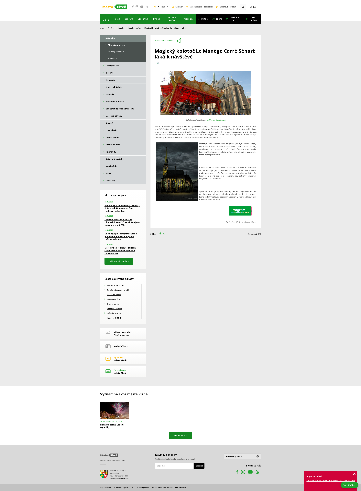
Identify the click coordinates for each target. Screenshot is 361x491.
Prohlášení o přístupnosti (124, 487)
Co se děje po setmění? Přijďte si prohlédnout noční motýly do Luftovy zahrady (120, 236)
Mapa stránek (105, 487)
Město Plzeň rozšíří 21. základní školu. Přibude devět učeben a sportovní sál (120, 250)
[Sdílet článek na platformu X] (164, 234)
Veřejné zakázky (114, 308)
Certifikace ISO (181, 487)
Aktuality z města (134, 28)
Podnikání (188, 18)
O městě (106, 19)
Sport (219, 18)
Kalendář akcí (235, 19)
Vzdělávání (143, 18)
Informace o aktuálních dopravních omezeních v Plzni (330, 480)
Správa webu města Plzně (162, 487)
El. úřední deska (114, 294)
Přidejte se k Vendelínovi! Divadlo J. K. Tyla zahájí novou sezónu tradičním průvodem (122, 208)
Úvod (102, 28)
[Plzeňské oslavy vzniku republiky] (114, 410)
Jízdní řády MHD (114, 318)
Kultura (205, 18)
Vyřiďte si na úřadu (115, 285)
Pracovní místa (113, 299)
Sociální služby (172, 19)
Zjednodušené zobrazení (201, 6)
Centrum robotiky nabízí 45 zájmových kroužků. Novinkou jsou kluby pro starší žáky (122, 222)
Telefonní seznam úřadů (118, 290)
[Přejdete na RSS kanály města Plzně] (147, 8)
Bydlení (156, 18)
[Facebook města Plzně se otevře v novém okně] (132, 8)
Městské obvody (114, 313)
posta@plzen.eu (121, 478)
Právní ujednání (143, 487)
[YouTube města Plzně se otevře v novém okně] (142, 8)
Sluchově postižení (228, 6)
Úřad (117, 18)
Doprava (129, 18)
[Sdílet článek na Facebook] (159, 234)
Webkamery (163, 6)
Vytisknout (252, 234)
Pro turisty (253, 19)
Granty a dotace (114, 304)
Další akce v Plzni (180, 435)
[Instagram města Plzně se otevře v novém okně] (137, 8)
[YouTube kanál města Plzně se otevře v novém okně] (250, 475)
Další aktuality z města (119, 261)
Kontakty (179, 6)
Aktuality (121, 28)
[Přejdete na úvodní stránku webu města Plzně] (115, 7)
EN (254, 7)
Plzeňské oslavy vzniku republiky (112, 426)
